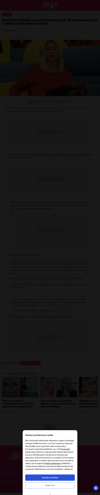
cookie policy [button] (60, 446)
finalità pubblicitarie (53, 463)
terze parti (65, 449)
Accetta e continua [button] (50, 478)
